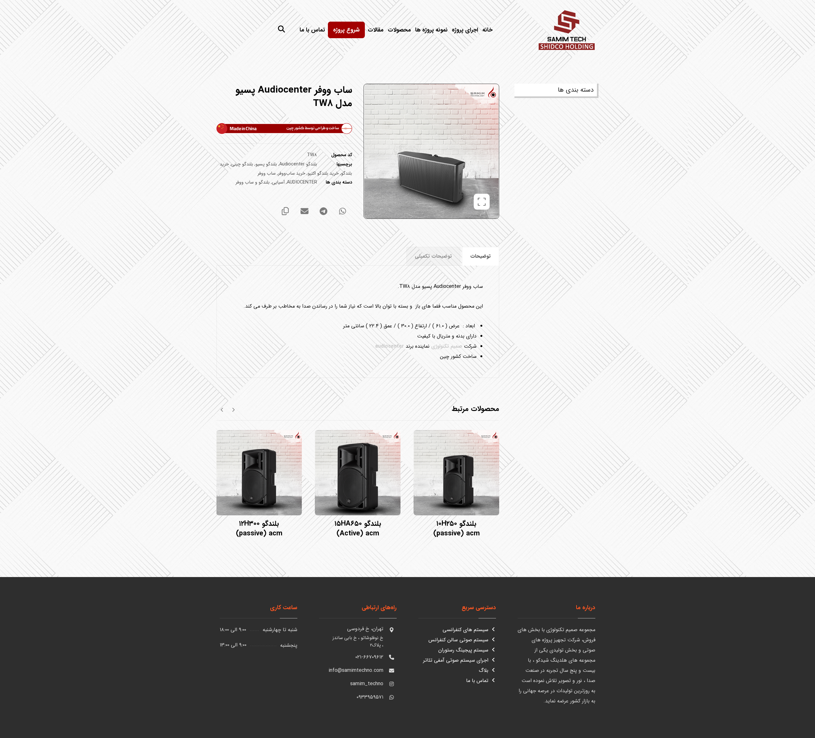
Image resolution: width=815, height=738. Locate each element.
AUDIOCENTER (302, 182)
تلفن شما (795, 615)
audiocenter (389, 346)
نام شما (797, 585)
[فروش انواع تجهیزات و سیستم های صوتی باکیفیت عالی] (567, 29)
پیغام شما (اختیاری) (785, 646)
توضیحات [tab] (480, 256)
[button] (281, 29)
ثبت (796, 717)
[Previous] (233, 409)
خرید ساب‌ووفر (291, 173)
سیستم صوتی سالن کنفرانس (458, 640)
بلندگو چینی (242, 164)
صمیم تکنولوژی (446, 346)
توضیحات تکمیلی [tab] (433, 256)
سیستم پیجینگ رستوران (463, 650)
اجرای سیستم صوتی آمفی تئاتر (455, 660)
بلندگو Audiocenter (298, 164)
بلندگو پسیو (266, 164)
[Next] (222, 409)
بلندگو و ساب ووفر (253, 182)
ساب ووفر (267, 173)
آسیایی (278, 182)
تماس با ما (477, 681)
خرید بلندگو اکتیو (323, 173)
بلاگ (483, 670)
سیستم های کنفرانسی (465, 630)
